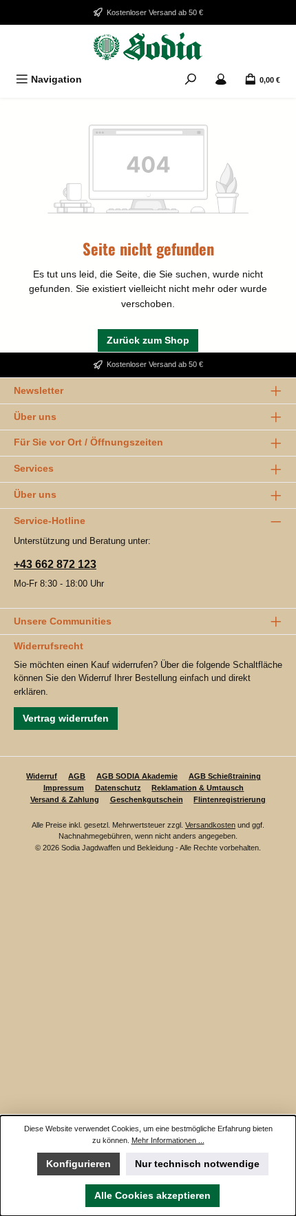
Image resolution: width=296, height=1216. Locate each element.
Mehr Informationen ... (167, 1140)
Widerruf (41, 776)
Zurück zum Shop (148, 340)
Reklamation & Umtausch (197, 788)
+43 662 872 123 (55, 564)
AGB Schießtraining (225, 776)
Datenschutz (118, 788)
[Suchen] (191, 79)
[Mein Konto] (221, 79)
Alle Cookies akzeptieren (152, 1195)
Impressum (63, 788)
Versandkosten (210, 825)
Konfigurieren (78, 1163)
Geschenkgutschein (146, 799)
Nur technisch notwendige (197, 1163)
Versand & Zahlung (64, 799)
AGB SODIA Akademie (137, 776)
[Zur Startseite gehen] (148, 46)
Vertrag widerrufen (66, 718)
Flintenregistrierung (229, 799)
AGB (76, 776)
